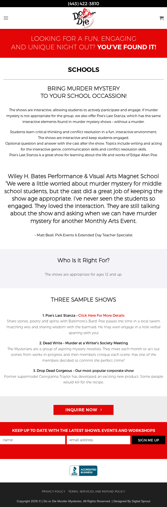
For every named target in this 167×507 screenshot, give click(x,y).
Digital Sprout (141, 501)
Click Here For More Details (101, 315)
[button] (6, 18)
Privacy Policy (53, 491)
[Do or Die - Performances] (83, 18)
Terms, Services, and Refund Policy (96, 491)
